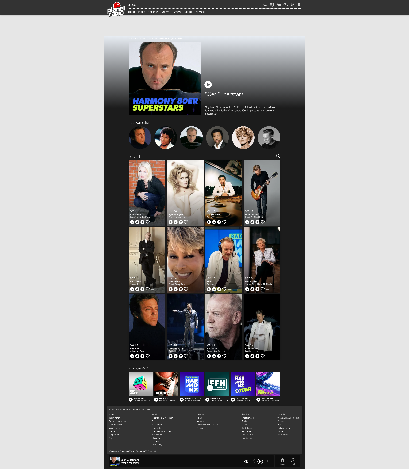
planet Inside (114, 428)
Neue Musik (157, 434)
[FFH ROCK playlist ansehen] (166, 384)
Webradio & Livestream (162, 418)
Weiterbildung (283, 431)
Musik (141, 12)
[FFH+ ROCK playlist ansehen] (217, 384)
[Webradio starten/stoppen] (260, 461)
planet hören (114, 418)
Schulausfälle (247, 434)
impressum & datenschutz (121, 451)
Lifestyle (166, 12)
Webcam (292, 3)
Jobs (279, 424)
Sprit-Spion (247, 428)
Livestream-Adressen (161, 431)
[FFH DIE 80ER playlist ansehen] (141, 384)
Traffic (278, 3)
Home (282, 464)
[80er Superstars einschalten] (165, 114)
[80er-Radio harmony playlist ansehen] (192, 384)
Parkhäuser (247, 431)
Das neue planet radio (118, 421)
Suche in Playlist (278, 156)
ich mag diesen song (137, 222)
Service (188, 12)
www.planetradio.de (130, 409)
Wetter (285, 3)
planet (131, 12)
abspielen (132, 222)
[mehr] (153, 222)
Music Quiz (157, 438)
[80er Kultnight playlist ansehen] (268, 384)
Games (200, 428)
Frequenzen (114, 434)
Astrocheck (202, 421)
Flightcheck (247, 438)
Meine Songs (157, 445)
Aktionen (153, 12)
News (199, 418)
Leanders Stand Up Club (207, 424)
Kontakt (200, 12)
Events (177, 12)
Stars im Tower (115, 424)
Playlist (272, 3)
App (110, 438)
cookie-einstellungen (146, 451)
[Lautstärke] (246, 461)
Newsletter (282, 434)
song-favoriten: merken (148, 222)
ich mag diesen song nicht (142, 222)
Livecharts (156, 428)
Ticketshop (157, 424)
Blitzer (245, 424)
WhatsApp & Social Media (288, 418)
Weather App (248, 418)
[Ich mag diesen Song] (254, 461)
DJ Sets (155, 441)
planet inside (299, 3)
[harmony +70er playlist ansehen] (243, 384)
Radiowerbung (283, 428)
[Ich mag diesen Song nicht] (266, 461)
